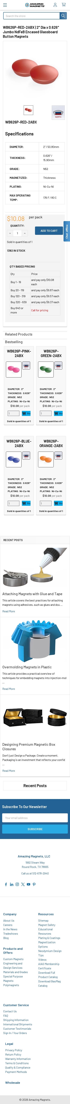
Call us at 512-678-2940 (35, 873)
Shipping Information (16, 1020)
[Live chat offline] (66, 231)
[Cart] (64, 5)
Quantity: (17, 225)
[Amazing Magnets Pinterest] (34, 884)
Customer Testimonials (17, 1028)
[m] (5, 5)
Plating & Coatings (49, 937)
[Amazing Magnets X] (23, 884)
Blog (6, 937)
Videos (42, 959)
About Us (8, 920)
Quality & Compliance (17, 1067)
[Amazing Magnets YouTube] (28, 884)
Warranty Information (18, 1058)
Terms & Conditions (17, 1063)
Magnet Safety (46, 924)
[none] (35, 73)
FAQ (5, 1015)
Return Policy (13, 1054)
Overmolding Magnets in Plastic (27, 667)
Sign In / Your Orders (15, 1033)
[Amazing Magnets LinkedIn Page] (11, 884)
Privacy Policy (13, 1050)
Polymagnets (11, 985)
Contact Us (10, 1011)
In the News (10, 929)
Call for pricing (39, 310)
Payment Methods (16, 1071)
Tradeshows (10, 933)
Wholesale (12, 1082)
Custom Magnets (13, 959)
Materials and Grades (15, 972)
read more (8, 611)
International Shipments (17, 1024)
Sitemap (43, 920)
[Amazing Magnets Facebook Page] (6, 884)
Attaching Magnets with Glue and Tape (32, 593)
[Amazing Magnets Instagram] (17, 884)
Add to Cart (26, 413)
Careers (7, 924)
